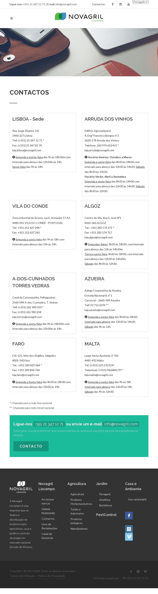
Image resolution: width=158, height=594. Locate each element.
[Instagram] (120, 4)
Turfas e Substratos (77, 511)
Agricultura (77, 494)
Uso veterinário (137, 499)
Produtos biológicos (77, 521)
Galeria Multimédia (48, 511)
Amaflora (104, 499)
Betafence (105, 505)
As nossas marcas (48, 501)
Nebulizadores (79, 528)
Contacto (31, 446)
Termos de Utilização (22, 575)
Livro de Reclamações (49, 526)
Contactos (98, 4)
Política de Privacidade (51, 575)
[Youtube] (128, 4)
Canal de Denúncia (47, 535)
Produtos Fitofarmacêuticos (81, 501)
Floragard (104, 494)
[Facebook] (113, 4)
